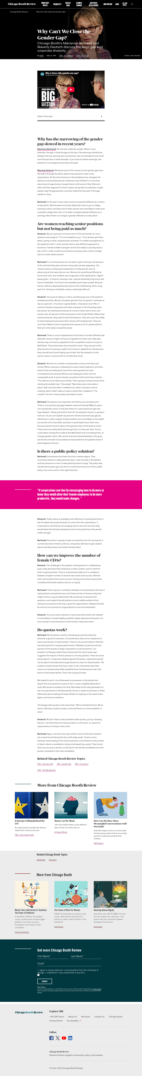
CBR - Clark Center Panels (24, 835)
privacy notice (97, 989)
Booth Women (58, 926)
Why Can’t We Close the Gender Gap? (51, 12)
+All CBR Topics (124, 4)
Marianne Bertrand (46, 149)
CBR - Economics (66, 56)
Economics (53, 860)
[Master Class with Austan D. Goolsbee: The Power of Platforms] (31, 894)
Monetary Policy (45, 4)
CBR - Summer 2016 (45, 764)
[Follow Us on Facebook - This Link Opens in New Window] (51, 1038)
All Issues (85, 1016)
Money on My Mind (64, 821)
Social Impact (98, 926)
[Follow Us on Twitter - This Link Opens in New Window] (58, 1038)
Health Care (67, 4)
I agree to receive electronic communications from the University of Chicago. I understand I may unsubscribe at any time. (67, 971)
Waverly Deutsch (45, 170)
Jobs (117, 4)
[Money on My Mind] (71, 805)
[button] (71, 116)
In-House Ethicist (60, 832)
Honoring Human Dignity (104, 910)
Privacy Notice (56, 1021)
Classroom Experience (22, 932)
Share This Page (82, 56)
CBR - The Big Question (46, 770)
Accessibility (72, 1021)
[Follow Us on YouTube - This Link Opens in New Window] (64, 1038)
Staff (42, 56)
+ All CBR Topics (56, 1016)
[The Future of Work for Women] (71, 894)
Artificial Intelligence (93, 4)
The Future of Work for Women (67, 910)
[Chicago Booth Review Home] (22, 4)
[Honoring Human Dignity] (110, 894)
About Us (72, 1016)
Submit (45, 981)
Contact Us (99, 1016)
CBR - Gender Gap (64, 764)
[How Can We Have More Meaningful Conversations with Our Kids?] (110, 805)
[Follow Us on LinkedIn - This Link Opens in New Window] (70, 1038)
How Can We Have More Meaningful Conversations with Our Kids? (110, 824)
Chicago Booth (115, 1016)
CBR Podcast (98, 843)
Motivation (108, 4)
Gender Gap (41, 860)
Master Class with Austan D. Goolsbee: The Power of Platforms (31, 911)
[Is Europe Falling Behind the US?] (31, 805)
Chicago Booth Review (18, 12)
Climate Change (79, 4)
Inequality (57, 4)
